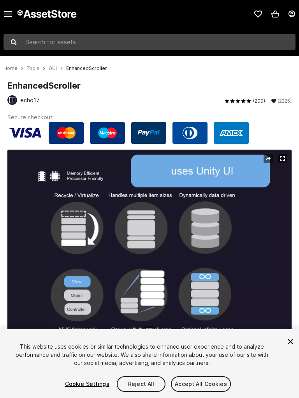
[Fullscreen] (282, 158)
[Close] (290, 341)
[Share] (268, 158)
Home (11, 68)
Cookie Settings (87, 384)
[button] (275, 14)
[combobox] (149, 42)
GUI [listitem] (53, 68)
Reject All (141, 384)
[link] (258, 14)
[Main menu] (8, 14)
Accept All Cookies (201, 384)
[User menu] (291, 14)
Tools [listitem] (33, 68)
